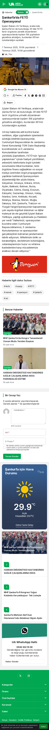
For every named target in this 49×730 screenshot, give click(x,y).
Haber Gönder (12, 661)
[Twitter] (20, 676)
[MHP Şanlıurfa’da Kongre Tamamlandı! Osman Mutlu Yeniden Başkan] (24, 329)
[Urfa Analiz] (16, 4)
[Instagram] (29, 676)
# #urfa (7, 286)
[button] (40, 4)
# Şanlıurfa (37, 292)
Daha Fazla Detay (24, 525)
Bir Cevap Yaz (12, 395)
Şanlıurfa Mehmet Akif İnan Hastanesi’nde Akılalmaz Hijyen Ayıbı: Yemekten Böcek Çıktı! (23, 618)
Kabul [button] (43, 727)
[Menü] (4, 4)
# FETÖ (31, 286)
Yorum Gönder (12, 456)
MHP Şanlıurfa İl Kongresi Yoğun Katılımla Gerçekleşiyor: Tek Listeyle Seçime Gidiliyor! (22, 595)
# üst (6, 298)
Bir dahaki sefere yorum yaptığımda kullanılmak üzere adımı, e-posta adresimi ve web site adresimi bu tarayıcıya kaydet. (25, 448)
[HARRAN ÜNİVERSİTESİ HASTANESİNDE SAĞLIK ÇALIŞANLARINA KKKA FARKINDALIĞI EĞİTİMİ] (24, 365)
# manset (7, 292)
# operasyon (22, 292)
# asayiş (19, 286)
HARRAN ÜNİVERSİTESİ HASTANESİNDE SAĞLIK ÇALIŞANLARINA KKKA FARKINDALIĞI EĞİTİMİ (24, 573)
